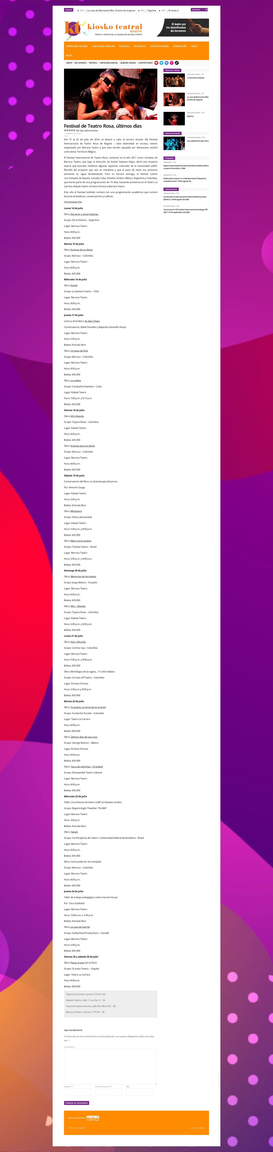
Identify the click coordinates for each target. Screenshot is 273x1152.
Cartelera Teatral (77, 46)
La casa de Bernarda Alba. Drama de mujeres (101, 10)
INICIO (69, 62)
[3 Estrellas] (70, 130)
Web (128, 1086)
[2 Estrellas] (67, 130)
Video (194, 46)
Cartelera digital (109, 62)
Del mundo (80, 62)
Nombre (68, 1086)
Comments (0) (70, 133)
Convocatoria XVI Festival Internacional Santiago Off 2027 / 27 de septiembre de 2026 (185, 211)
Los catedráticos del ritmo (198, 141)
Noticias (124, 46)
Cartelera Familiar (103, 46)
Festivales (140, 46)
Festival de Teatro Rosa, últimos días (103, 126)
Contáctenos (145, 62)
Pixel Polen (200, 1128)
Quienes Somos (128, 62)
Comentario (69, 1047)
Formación (180, 46)
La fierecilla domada (195, 77)
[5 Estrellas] (74, 130)
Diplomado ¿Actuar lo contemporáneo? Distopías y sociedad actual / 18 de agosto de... (185, 180)
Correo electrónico (103, 1086)
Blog (69, 55)
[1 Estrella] (65, 130)
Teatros (93, 62)
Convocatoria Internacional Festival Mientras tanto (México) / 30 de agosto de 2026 (185, 198)
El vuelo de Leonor (168, 10)
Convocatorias (159, 46)
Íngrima (142, 10)
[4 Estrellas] (72, 130)
